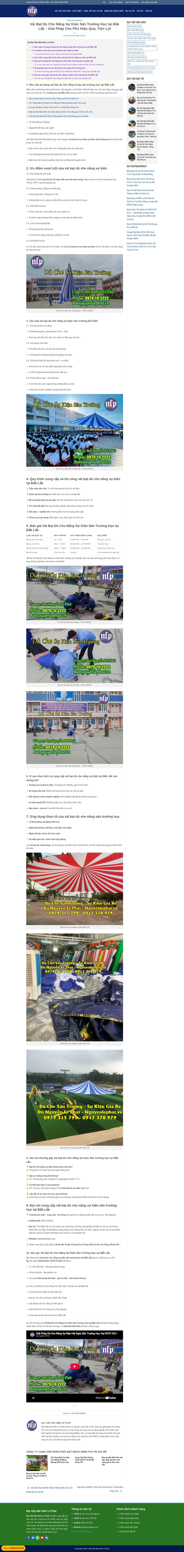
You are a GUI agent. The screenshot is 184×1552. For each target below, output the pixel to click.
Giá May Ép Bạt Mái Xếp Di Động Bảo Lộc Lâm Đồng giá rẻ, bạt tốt (58, 116)
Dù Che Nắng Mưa (136, 43)
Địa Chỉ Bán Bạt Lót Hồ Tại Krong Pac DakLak (142, 225)
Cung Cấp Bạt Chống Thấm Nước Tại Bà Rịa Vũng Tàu (54, 107)
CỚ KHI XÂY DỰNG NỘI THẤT (141, 38)
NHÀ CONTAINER (135, 53)
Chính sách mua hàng (129, 1514)
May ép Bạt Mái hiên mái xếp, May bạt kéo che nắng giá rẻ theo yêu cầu (61, 112)
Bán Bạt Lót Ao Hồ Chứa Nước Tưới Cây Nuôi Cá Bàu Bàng (141, 172)
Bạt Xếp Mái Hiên (63, 11)
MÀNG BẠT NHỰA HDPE (114, 11)
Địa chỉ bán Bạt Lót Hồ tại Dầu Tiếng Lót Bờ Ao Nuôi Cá (54, 98)
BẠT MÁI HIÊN (135, 30)
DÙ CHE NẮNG (116, 2)
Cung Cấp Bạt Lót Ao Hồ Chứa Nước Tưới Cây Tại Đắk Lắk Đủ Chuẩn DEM (141, 235)
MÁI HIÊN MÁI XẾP (149, 2)
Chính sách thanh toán (129, 1518)
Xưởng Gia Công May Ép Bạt (140, 72)
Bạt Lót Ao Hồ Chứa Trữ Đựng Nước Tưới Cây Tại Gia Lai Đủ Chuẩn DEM (141, 182)
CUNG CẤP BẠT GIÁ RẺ (93, 11)
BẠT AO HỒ (130, 11)
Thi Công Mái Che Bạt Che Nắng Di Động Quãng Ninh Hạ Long (57, 103)
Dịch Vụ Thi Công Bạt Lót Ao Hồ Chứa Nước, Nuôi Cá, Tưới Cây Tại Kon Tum (141, 246)
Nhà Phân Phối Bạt (74, 20)
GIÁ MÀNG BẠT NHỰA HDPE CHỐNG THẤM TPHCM (142, 48)
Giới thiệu (77, 11)
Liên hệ (148, 11)
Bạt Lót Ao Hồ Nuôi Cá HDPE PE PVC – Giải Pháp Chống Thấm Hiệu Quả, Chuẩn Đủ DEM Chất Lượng (142, 214)
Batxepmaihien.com (46, 1239)
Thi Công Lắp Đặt (136, 68)
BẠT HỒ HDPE (132, 2)
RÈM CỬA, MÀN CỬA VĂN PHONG (141, 62)
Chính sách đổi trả (127, 1531)
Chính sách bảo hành (128, 1527)
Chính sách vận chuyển (129, 1523)
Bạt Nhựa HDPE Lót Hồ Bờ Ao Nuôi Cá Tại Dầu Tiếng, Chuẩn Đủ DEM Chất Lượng (142, 201)
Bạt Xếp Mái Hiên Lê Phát (76, 35)
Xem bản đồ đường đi (83, 1531)
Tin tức (139, 11)
